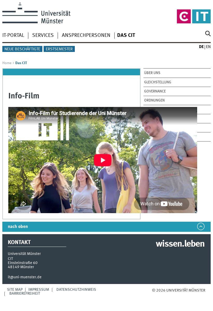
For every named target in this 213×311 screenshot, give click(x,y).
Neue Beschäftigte (22, 49)
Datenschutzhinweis (76, 290)
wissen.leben (180, 244)
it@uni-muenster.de (25, 277)
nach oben (18, 227)
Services (43, 35)
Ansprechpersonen (86, 35)
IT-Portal (13, 35)
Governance (155, 91)
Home (6, 63)
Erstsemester (59, 49)
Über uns (152, 73)
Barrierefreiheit (24, 294)
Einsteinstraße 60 (23, 263)
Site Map (15, 290)
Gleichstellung (157, 82)
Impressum (38, 290)
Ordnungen (154, 100)
